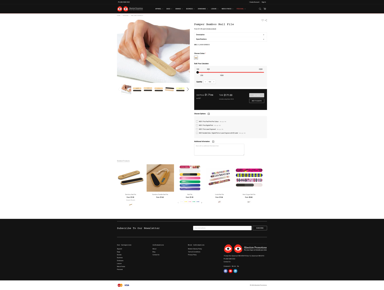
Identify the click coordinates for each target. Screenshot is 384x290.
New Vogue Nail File (249, 194)
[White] (182, 202)
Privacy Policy (192, 255)
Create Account (254, 2)
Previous (119, 89)
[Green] (194, 202)
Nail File (189, 194)
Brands (178, 9)
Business (189, 9)
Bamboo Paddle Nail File (160, 194)
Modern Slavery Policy (195, 249)
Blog (153, 252)
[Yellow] (186, 202)
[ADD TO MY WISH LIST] (140, 167)
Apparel (158, 9)
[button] (230, 34)
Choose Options (130, 187)
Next (188, 89)
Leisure (214, 9)
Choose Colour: (200, 53)
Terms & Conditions (194, 252)
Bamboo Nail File (130, 194)
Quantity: (199, 82)
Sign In (264, 2)
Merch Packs (227, 9)
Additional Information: (202, 141)
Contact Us (155, 255)
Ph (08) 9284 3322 (124, 2)
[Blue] (198, 202)
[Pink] (190, 202)
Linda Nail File (219, 194)
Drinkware (202, 9)
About (154, 249)
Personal (240, 9)
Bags (168, 9)
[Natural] (131, 204)
